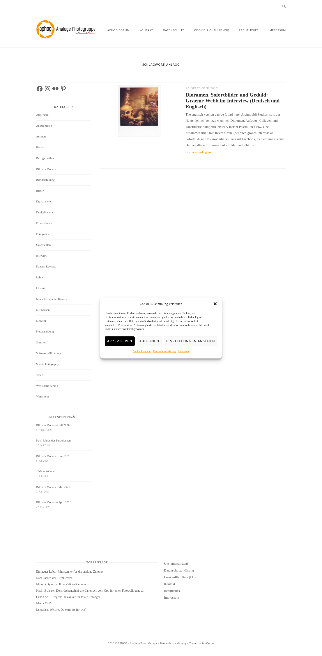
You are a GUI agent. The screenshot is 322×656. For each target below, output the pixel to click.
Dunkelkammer (45, 212)
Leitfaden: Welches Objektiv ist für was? (61, 609)
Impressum (183, 351)
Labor (39, 277)
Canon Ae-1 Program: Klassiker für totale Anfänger (68, 597)
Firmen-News (44, 223)
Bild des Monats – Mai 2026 (53, 487)
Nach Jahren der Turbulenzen (53, 440)
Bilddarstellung (45, 179)
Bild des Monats (46, 169)
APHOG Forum (118, 30)
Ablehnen (149, 341)
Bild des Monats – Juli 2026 (53, 425)
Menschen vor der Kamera (51, 299)
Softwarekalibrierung (48, 353)
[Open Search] (284, 7)
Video (39, 374)
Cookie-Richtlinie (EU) (211, 30)
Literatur (41, 288)
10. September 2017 (202, 88)
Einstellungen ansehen (190, 341)
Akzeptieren (119, 341)
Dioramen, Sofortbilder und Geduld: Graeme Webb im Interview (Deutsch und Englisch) (233, 100)
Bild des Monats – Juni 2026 (53, 456)
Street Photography (47, 364)
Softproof (41, 342)
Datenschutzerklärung (164, 351)
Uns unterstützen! (176, 563)
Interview (41, 255)
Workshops (42, 396)
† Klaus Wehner (45, 471)
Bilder (40, 190)
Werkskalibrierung (47, 385)
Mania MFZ (43, 603)
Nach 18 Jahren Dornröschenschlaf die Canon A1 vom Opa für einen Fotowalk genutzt (89, 590)
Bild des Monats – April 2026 (53, 502)
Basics (40, 147)
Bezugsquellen (45, 158)
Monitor (41, 320)
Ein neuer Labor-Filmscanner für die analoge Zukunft (69, 571)
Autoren (41, 136)
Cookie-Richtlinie (142, 351)
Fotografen (42, 234)
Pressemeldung (45, 331)
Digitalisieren (44, 201)
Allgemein (42, 114)
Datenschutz (173, 30)
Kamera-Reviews (46, 266)
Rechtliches (249, 30)
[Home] (66, 37)
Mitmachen (43, 309)
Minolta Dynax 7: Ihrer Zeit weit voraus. (61, 584)
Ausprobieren (44, 125)
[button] (215, 304)
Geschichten (43, 244)
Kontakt (146, 30)
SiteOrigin (208, 643)
